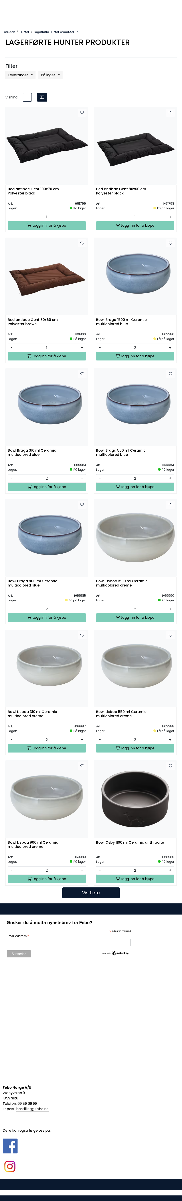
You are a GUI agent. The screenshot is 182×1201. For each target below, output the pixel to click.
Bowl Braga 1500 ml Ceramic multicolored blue (121, 322)
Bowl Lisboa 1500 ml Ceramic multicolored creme (122, 583)
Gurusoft (91, 1192)
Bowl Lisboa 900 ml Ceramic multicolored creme (33, 844)
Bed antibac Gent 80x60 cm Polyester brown (33, 322)
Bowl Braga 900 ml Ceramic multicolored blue (32, 583)
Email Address (18, 936)
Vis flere (91, 893)
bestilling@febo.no (32, 1108)
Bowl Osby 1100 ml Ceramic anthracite (130, 842)
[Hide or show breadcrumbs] (78, 32)
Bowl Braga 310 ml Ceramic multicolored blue (32, 452)
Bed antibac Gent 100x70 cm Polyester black (33, 191)
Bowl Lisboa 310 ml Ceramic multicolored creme (32, 714)
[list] (27, 97)
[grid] (42, 97)
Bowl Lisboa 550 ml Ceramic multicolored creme (121, 714)
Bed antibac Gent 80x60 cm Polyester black (121, 191)
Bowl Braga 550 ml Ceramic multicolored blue (121, 452)
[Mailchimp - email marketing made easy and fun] (115, 953)
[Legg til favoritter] (82, 113)
